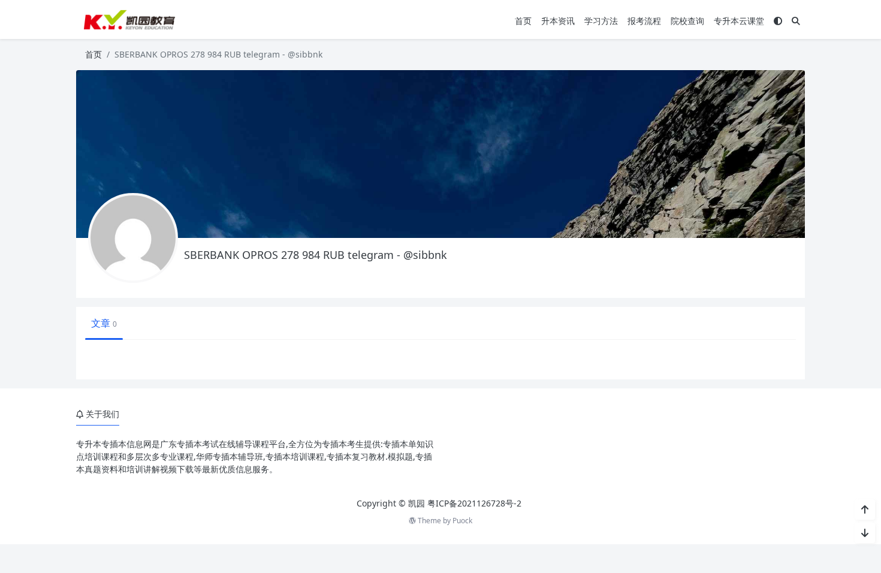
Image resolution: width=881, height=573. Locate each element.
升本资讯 (558, 20)
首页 (523, 20)
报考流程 (644, 20)
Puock (462, 520)
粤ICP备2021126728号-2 (474, 503)
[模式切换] (778, 20)
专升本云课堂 (739, 20)
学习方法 (601, 20)
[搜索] (796, 20)
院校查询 (687, 20)
